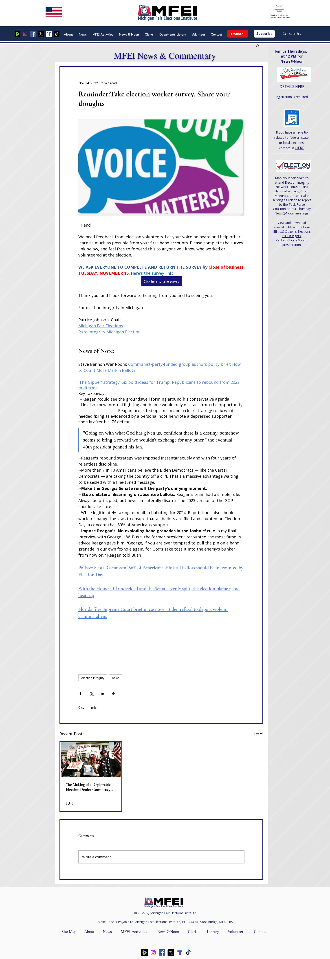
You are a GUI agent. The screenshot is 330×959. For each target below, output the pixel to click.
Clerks (193, 931)
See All (258, 733)
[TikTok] (56, 34)
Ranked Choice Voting (291, 240)
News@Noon (168, 931)
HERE (299, 147)
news (115, 678)
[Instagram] (25, 34)
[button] (257, 45)
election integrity (92, 678)
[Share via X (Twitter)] (91, 693)
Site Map (69, 931)
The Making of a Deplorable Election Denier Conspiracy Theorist (88, 787)
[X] (41, 34)
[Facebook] (33, 34)
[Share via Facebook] (80, 693)
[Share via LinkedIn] (102, 693)
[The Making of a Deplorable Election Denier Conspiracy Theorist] (90, 759)
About (89, 931)
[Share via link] (113, 693)
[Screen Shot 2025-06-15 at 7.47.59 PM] (49, 34)
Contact (260, 931)
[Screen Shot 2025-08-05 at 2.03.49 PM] (17, 34)
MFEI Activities (134, 931)
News (107, 931)
